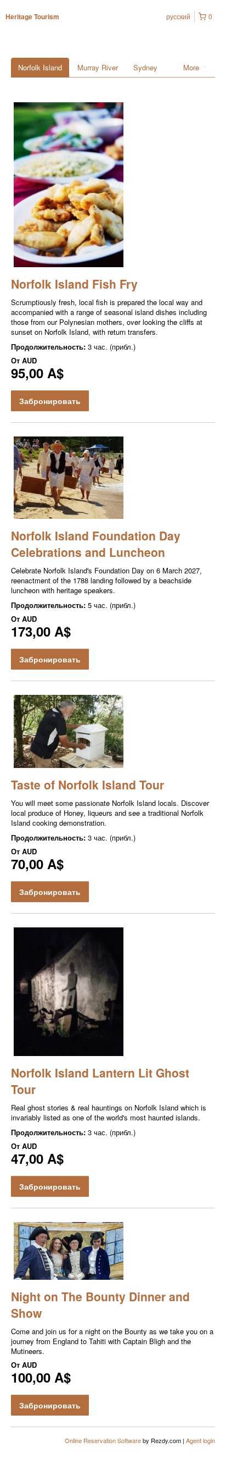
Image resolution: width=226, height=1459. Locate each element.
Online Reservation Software (103, 1440)
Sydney (145, 67)
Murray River (97, 67)
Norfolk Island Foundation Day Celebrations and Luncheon (95, 543)
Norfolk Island (40, 67)
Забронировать (50, 400)
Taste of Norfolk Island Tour (87, 784)
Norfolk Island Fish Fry (74, 283)
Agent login (200, 1440)
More (192, 67)
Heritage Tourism (32, 16)
